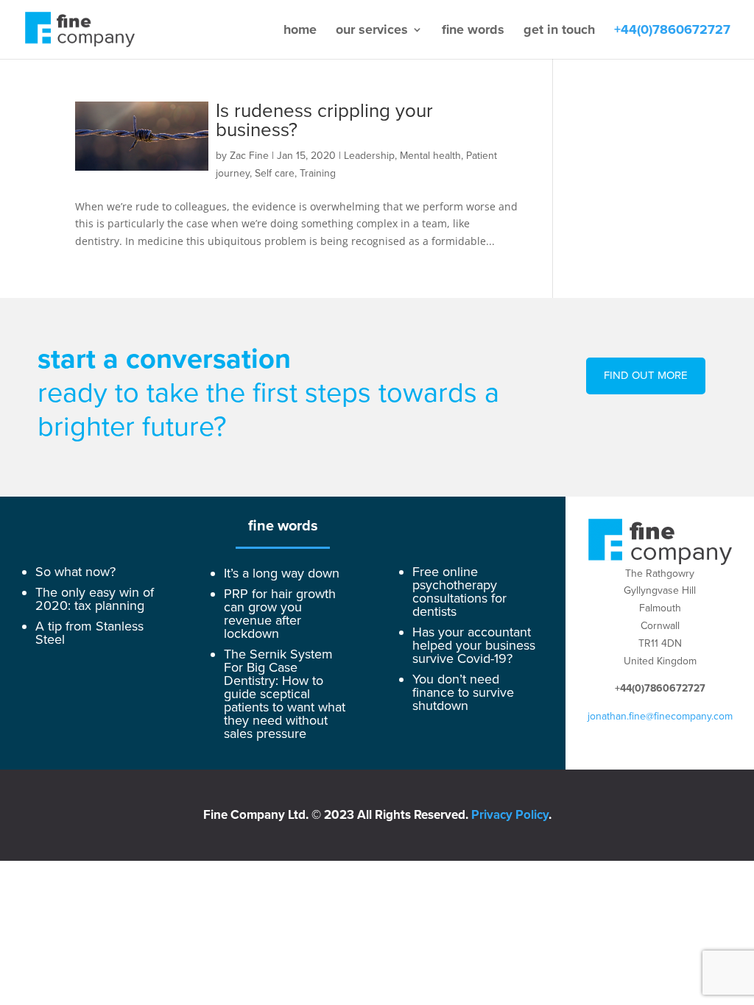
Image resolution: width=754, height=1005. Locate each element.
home (300, 31)
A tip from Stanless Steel (89, 632)
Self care (275, 173)
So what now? (75, 571)
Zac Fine (249, 155)
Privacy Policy (510, 815)
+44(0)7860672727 (672, 31)
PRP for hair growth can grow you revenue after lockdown (280, 613)
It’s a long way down (281, 573)
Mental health (430, 155)
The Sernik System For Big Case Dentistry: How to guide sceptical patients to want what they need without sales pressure (284, 693)
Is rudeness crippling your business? (324, 121)
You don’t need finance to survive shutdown (463, 692)
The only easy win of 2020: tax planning (94, 599)
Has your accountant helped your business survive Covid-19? (473, 645)
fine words (473, 31)
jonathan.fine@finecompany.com (660, 716)
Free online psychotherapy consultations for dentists (459, 591)
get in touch (559, 31)
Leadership (369, 155)
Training (318, 173)
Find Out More (646, 375)
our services (372, 31)
